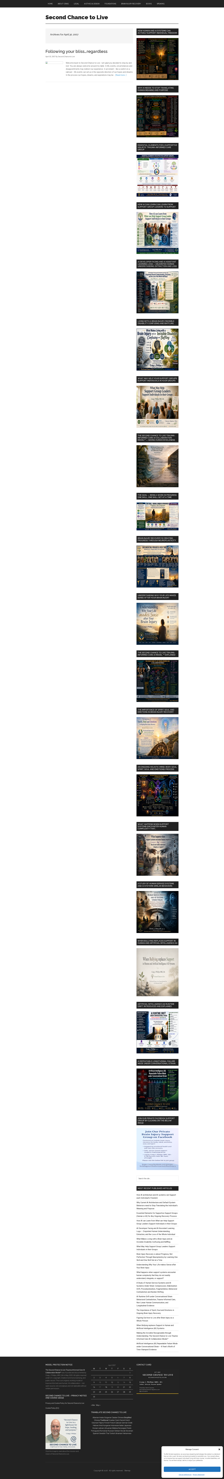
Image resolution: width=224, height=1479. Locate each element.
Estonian (95, 1423)
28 (124, 1392)
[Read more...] (121, 75)
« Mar (93, 1405)
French (112, 1423)
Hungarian (107, 1425)
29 (130, 1392)
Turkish (112, 1433)
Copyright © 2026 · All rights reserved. (108, 1471)
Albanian (96, 1417)
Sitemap (127, 1471)
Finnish (107, 1423)
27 (118, 1392)
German (125, 1423)
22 (130, 1387)
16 (94, 1387)
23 (94, 1392)
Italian (121, 1425)
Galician (118, 1423)
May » (98, 1405)
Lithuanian (108, 1428)
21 (124, 1387)
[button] (219, 1449)
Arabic (101, 1417)
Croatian (111, 1420)
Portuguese (95, 1431)
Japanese (127, 1425)
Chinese (121, 1417)
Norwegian (122, 1428)
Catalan (114, 1417)
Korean (95, 1428)
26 (112, 1392)
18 (106, 1387)
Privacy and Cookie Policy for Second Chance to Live (65, 1403)
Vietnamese (127, 1433)
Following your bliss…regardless (76, 51)
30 (94, 1397)
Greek (130, 1423)
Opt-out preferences (185, 1475)
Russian (111, 1431)
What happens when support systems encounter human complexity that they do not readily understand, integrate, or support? (156, 1275)
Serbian (117, 1431)
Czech (117, 1420)
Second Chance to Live (77, 17)
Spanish (96, 1433)
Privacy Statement (199, 1475)
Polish (129, 1428)
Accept (192, 1469)
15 (130, 1382)
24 (100, 1392)
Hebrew (95, 1425)
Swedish (102, 1433)
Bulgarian (108, 1417)
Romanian (104, 1431)
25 (106, 1392)
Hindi (101, 1425)
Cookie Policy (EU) (52, 1408)
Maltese (115, 1428)
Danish (122, 1420)
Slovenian (129, 1431)
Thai (107, 1433)
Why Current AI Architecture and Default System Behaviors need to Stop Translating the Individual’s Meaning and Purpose (157, 1205)
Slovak (122, 1431)
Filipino (101, 1423)
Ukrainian (118, 1433)
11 (106, 1382)
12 (112, 1382)
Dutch (128, 1420)
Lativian (101, 1428)
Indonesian (115, 1425)
